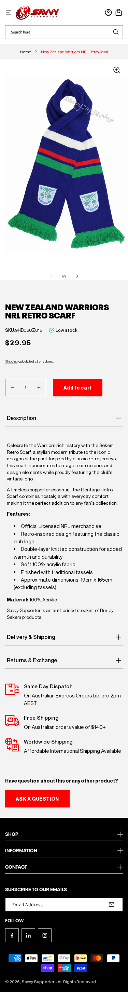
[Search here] (116, 32)
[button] (8, 12)
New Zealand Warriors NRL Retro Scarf (74, 51)
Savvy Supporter (38, 981)
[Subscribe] (112, 904)
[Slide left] (51, 276)
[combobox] (57, 32)
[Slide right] (77, 276)
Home (25, 51)
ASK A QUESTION (37, 799)
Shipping (11, 361)
